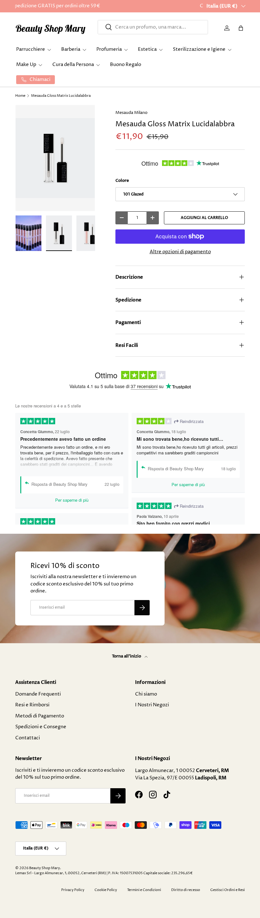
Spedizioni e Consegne (40, 726)
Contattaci (27, 738)
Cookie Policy (105, 890)
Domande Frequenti (38, 694)
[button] (241, 28)
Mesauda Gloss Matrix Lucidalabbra (61, 95)
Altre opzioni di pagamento (180, 251)
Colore (122, 180)
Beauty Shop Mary (44, 868)
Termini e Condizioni (144, 890)
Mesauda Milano (131, 113)
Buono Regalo (125, 64)
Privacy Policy (72, 890)
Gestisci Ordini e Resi (227, 890)
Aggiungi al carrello (204, 217)
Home (20, 95)
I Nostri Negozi (152, 705)
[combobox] (152, 27)
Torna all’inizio (127, 656)
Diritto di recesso (185, 890)
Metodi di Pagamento (39, 716)
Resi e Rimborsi (32, 705)
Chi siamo (146, 694)
